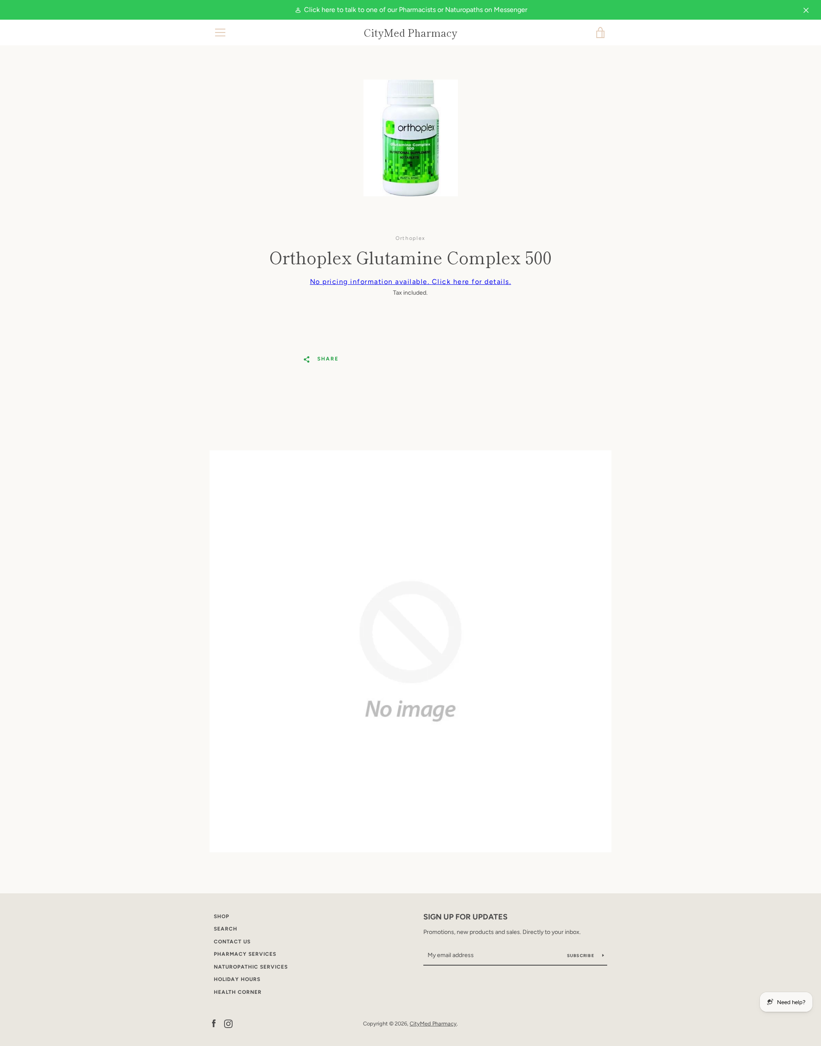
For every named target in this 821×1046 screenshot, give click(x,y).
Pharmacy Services (245, 954)
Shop (221, 916)
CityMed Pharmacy (410, 33)
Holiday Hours (237, 979)
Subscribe (581, 955)
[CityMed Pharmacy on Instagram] (228, 1023)
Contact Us (232, 942)
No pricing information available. (410, 282)
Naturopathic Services (251, 967)
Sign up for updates (465, 917)
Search (225, 929)
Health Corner (238, 992)
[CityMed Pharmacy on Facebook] (214, 1023)
